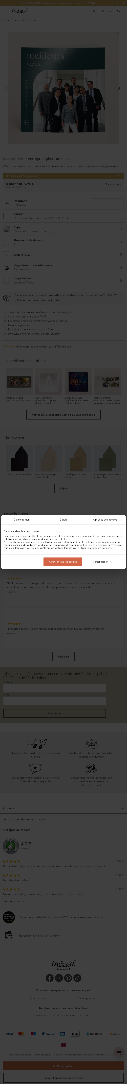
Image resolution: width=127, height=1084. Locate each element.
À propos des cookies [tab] (105, 519)
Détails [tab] (63, 519)
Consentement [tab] (22, 519)
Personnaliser (100, 561)
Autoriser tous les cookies (63, 561)
